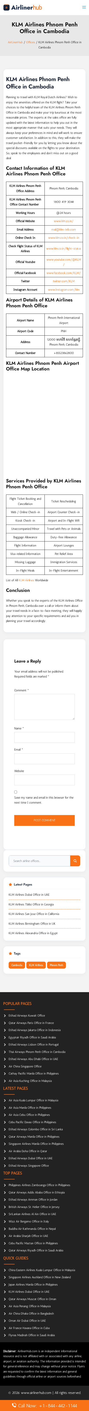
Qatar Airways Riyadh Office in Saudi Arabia (36, 1250)
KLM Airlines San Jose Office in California (34, 914)
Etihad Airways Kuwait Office (27, 1015)
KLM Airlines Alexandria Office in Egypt (33, 933)
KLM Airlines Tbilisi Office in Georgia (31, 904)
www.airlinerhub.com (36, 1393)
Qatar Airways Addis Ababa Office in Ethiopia (37, 1192)
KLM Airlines (26, 580)
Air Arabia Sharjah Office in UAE (28, 1236)
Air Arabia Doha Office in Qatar (28, 1151)
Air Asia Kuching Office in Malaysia (30, 1081)
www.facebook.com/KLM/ (63, 273)
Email (18, 749)
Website (19, 771)
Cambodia (16, 965)
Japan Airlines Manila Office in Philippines (33, 1284)
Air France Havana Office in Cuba (29, 1328)
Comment (21, 690)
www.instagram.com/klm (63, 289)
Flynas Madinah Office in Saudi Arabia (32, 1335)
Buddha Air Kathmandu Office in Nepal (32, 1229)
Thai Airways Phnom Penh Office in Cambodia (37, 1052)
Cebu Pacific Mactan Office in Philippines (33, 1243)
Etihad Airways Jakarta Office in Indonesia (34, 1030)
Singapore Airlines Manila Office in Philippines (36, 1144)
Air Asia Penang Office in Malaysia (30, 1306)
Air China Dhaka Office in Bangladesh (31, 1313)
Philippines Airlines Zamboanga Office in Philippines (39, 1185)
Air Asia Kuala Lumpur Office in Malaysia (33, 1100)
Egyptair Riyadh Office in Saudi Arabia (32, 1037)
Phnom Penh (56, 965)
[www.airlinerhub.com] (22, 7)
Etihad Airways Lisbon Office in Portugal (33, 1044)
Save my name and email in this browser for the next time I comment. (43, 800)
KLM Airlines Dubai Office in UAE (29, 895)
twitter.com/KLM (64, 281)
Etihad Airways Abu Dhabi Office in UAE (33, 1059)
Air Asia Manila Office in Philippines (30, 1108)
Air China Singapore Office (25, 1066)
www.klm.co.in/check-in (63, 238)
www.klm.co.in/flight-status (63, 248)
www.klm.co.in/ (63, 221)
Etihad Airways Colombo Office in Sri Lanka (36, 1129)
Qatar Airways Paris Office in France (31, 1023)
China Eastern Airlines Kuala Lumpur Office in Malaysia (42, 1270)
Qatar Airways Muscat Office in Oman (32, 1299)
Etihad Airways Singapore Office (29, 1166)
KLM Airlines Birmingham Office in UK (32, 924)
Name (19, 728)
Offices (30, 42)
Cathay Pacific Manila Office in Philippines (34, 1073)
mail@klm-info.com (63, 229)
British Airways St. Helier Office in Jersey (34, 1207)
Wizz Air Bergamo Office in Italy (29, 1221)
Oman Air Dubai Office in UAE (27, 1321)
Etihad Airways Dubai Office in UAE (30, 1158)
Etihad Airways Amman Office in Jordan (33, 1199)
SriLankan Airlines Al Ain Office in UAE (32, 1214)
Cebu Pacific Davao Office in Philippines (32, 1122)
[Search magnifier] (75, 860)
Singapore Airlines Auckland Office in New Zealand (40, 1277)
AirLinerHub (15, 42)
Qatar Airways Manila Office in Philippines (34, 1137)
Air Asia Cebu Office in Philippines (29, 1115)
